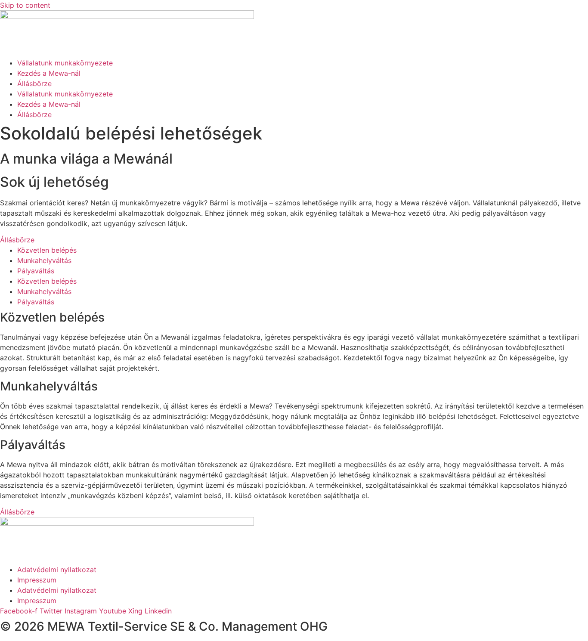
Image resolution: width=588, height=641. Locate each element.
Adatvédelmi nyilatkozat (56, 569)
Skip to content (25, 5)
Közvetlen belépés (47, 250)
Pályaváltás (35, 270)
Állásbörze (34, 83)
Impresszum (36, 580)
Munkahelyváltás (44, 260)
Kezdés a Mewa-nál (48, 73)
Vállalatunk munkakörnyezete (65, 63)
